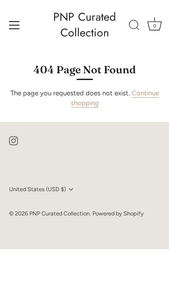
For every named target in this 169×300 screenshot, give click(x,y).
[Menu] (14, 25)
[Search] (134, 26)
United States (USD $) (37, 189)
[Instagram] (13, 140)
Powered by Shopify (118, 213)
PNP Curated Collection (84, 24)
